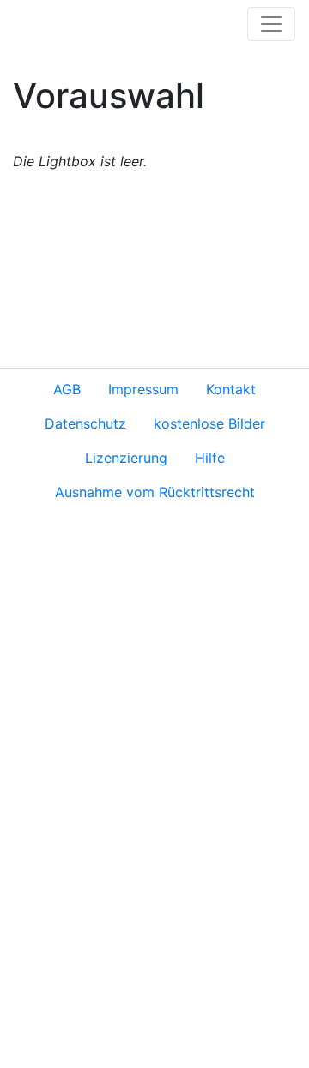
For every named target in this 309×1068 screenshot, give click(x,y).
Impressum (143, 389)
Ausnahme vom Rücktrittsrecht (155, 492)
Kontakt (231, 389)
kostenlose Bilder (209, 423)
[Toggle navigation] (271, 24)
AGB (67, 389)
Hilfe (210, 457)
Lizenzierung (126, 457)
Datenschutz (85, 423)
